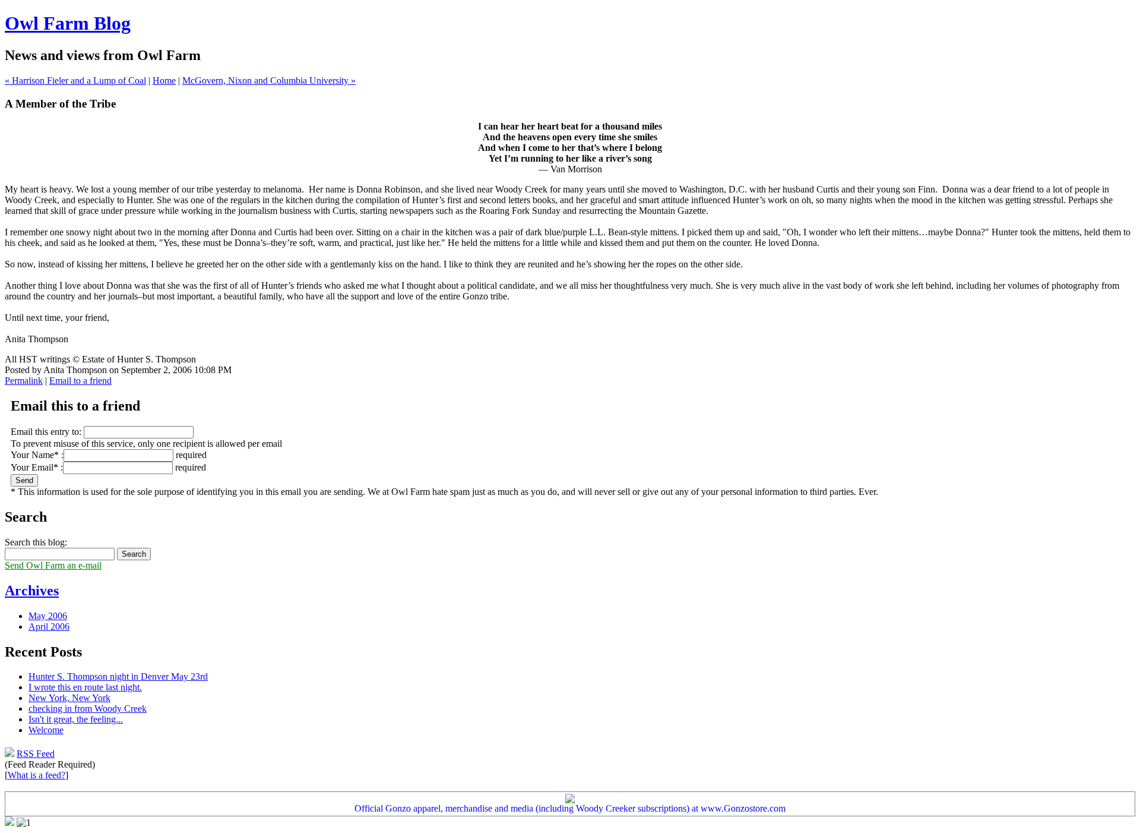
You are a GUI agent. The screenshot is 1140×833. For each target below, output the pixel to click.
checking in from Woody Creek (87, 708)
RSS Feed (36, 754)
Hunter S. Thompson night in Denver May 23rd (118, 676)
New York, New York (69, 698)
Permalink (24, 381)
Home (164, 80)
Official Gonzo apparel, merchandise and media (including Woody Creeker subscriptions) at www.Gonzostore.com (570, 808)
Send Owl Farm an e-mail (53, 565)
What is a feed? (36, 775)
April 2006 (48, 626)
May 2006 (47, 616)
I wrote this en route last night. (85, 687)
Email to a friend (80, 381)
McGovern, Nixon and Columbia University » (269, 80)
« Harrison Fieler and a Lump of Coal (75, 80)
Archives (32, 590)
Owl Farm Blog (68, 23)
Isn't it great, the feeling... (75, 719)
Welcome (46, 730)
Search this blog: (36, 542)
